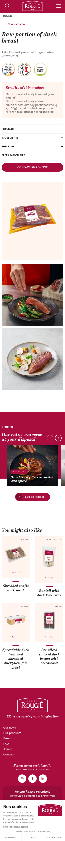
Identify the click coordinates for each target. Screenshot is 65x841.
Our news (9, 728)
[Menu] (58, 6)
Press (7, 738)
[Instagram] (22, 778)
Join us (7, 749)
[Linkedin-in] (43, 778)
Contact (8, 754)
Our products (12, 733)
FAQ (6, 744)
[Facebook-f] (32, 778)
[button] (58, 438)
